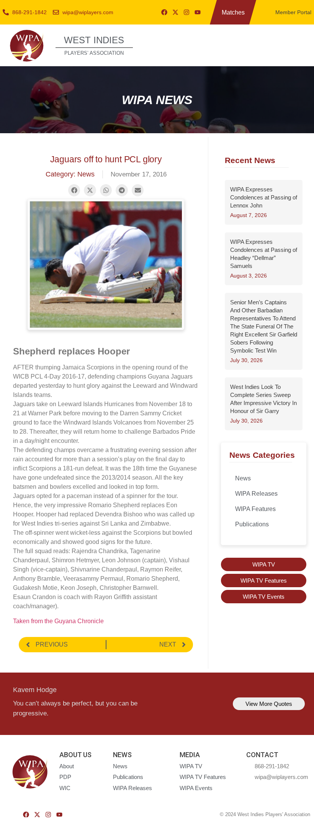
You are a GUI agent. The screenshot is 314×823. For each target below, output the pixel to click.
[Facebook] (164, 12)
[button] (299, 44)
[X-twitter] (175, 12)
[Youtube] (197, 12)
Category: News (70, 174)
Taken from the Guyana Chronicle (58, 621)
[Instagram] (186, 12)
